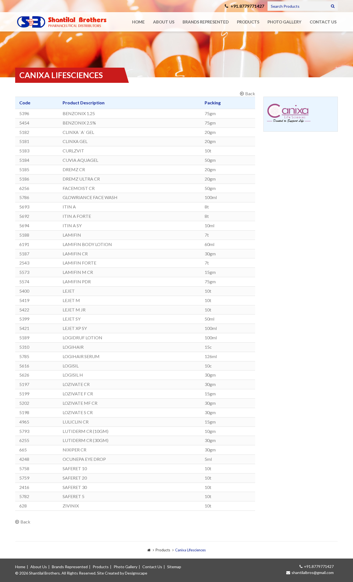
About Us (163, 21)
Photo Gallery (284, 21)
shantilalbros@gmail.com (313, 572)
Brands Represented (206, 21)
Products (248, 21)
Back (250, 93)
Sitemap (174, 566)
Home (138, 21)
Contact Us (323, 21)
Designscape (136, 573)
